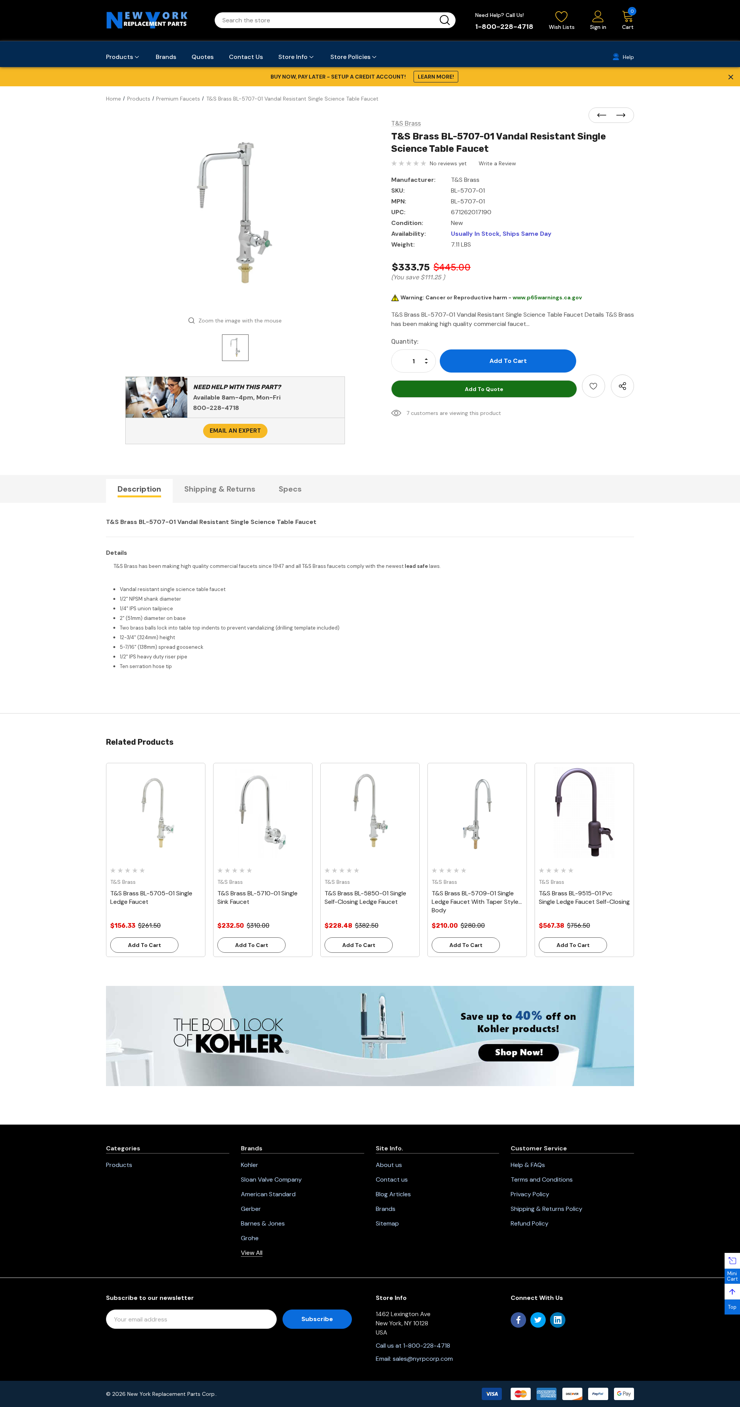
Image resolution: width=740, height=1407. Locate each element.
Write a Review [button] (497, 163)
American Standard (268, 1194)
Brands (385, 1209)
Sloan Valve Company (271, 1179)
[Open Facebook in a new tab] (518, 1320)
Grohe (250, 1238)
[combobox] (326, 20)
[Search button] (444, 20)
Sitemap (387, 1223)
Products (119, 1165)
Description (139, 489)
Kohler (249, 1165)
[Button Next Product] (618, 115)
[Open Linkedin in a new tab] (557, 1320)
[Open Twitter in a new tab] (538, 1320)
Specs (290, 489)
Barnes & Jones (263, 1223)
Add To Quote (484, 389)
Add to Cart (144, 945)
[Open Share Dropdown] (622, 386)
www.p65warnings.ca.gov (547, 297)
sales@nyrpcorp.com (423, 1359)
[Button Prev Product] (604, 115)
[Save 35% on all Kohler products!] (370, 1035)
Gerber (251, 1209)
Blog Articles (393, 1194)
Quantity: (405, 341)
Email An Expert (235, 431)
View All (251, 1253)
